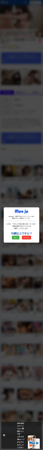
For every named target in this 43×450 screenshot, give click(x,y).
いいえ (26, 237)
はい (15, 237)
